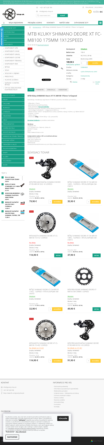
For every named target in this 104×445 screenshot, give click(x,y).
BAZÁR (5, 165)
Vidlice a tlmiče (9, 95)
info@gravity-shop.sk (9, 387)
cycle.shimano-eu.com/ (89, 72)
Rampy (5, 153)
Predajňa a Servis (35, 23)
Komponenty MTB (11, 48)
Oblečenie (7, 116)
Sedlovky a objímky (12, 73)
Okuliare (6, 104)
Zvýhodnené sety (81, 23)
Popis (31, 90)
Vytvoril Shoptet (97, 441)
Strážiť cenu (97, 83)
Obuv (5, 120)
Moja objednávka (16, 23)
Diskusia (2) (51, 90)
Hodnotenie (63, 90)
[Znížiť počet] (87, 64)
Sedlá (7, 70)
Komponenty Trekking (13, 61)
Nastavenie (12, 437)
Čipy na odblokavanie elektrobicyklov (13, 89)
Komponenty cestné (12, 57)
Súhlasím (63, 418)
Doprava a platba (59, 400)
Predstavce (9, 76)
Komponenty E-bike (12, 51)
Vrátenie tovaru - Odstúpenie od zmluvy (66, 393)
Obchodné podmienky (61, 386)
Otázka (75, 82)
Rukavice (6, 108)
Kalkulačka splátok (73, 64)
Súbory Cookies (59, 398)
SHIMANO (84, 67)
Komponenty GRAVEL (12, 54)
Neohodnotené (43, 45)
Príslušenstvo (8, 124)
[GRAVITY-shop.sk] (18, 14)
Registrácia (98, 7)
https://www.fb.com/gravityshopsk (13, 393)
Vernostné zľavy (59, 402)
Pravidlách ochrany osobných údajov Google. (22, 428)
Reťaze (7, 67)
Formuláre (57, 404)
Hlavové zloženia (11, 80)
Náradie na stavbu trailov (13, 136)
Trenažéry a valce (10, 144)
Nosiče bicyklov (9, 132)
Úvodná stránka (4, 22)
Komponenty (8, 44)
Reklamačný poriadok (60, 391)
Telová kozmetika (9, 148)
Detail (58, 255)
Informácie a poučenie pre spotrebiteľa (66, 389)
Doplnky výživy (8, 140)
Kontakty (51, 23)
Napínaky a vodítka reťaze (12, 84)
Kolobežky (7, 161)
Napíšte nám (64, 23)
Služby (5, 157)
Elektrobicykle (9, 32)
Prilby (5, 99)
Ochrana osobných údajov (62, 395)
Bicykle (6, 36)
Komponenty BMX (11, 64)
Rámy (5, 40)
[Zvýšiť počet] (87, 62)
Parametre (40, 90)
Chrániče (6, 112)
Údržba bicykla (9, 128)
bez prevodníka (43, 107)
